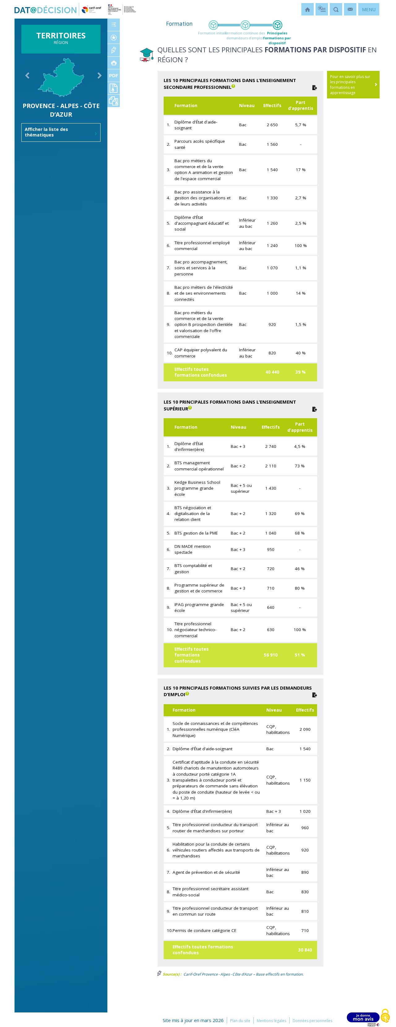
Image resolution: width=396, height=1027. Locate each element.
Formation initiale (212, 33)
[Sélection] (322, 9)
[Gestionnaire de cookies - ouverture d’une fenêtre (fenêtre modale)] (385, 1016)
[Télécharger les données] (314, 87)
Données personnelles (312, 1020)
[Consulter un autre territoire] (24, 87)
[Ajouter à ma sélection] (113, 37)
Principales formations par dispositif (277, 38)
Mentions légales (271, 1020)
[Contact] (350, 9)
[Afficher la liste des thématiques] (113, 25)
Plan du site (240, 1020)
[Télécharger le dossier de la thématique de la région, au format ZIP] (113, 88)
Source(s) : (171, 974)
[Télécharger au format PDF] (113, 75)
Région (61, 39)
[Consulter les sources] (113, 50)
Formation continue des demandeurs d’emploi (245, 35)
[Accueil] (307, 9)
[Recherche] (336, 9)
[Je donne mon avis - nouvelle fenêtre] (363, 1019)
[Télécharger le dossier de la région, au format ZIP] (113, 101)
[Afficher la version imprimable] (113, 63)
